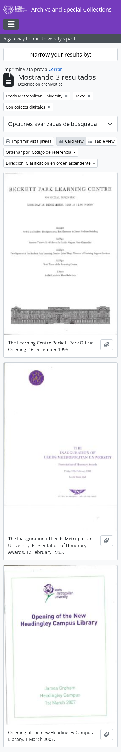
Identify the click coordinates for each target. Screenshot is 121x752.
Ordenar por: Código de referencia (39, 152)
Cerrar (55, 69)
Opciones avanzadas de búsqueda (52, 124)
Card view (74, 141)
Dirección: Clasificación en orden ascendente (49, 163)
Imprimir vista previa (31, 141)
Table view (104, 141)
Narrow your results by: (60, 54)
